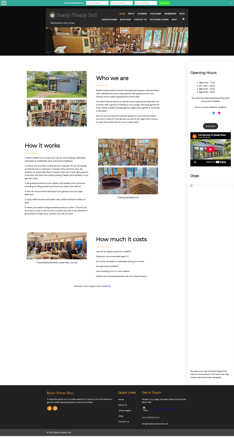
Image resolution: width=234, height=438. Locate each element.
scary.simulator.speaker (162, 409)
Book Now (210, 126)
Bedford (106, 286)
